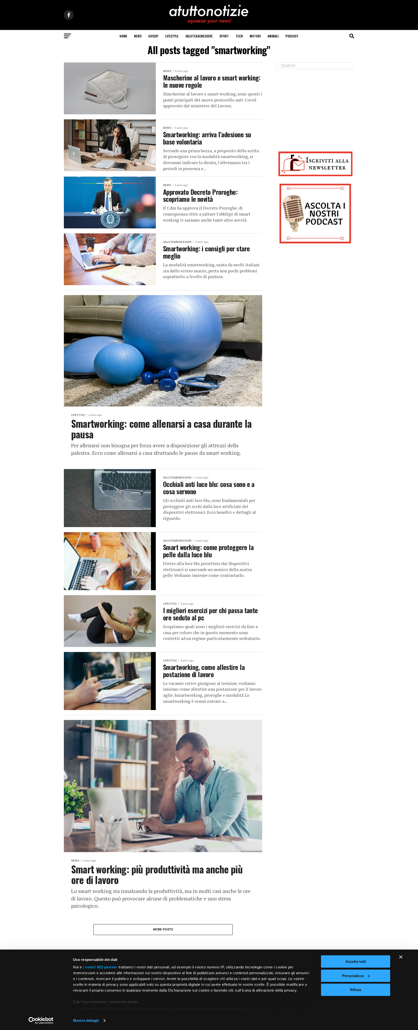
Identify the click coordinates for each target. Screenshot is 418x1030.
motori (255, 35)
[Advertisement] (315, 106)
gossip (153, 35)
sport (224, 35)
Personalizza (353, 976)
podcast (292, 35)
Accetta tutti (355, 961)
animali (273, 35)
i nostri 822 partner (100, 967)
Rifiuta (355, 990)
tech (239, 35)
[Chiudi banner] (401, 957)
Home (123, 35)
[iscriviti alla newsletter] (315, 163)
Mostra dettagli (86, 1020)
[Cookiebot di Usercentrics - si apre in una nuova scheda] (41, 1020)
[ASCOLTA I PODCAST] (315, 213)
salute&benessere (199, 35)
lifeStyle (172, 35)
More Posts (163, 929)
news (138, 35)
